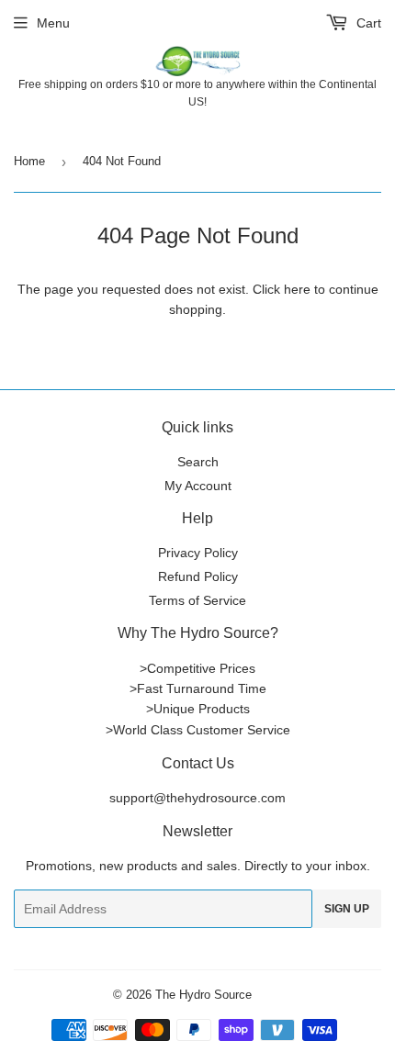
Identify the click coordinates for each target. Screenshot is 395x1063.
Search (198, 461)
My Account (197, 485)
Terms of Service (197, 600)
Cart (367, 23)
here (297, 289)
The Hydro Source (203, 994)
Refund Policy (198, 576)
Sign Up (346, 908)
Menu (53, 23)
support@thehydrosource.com (197, 797)
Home (29, 161)
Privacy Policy (198, 552)
